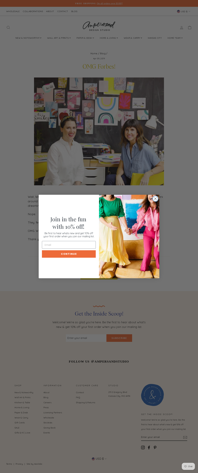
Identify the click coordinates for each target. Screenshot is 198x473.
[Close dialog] (155, 198)
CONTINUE (69, 254)
